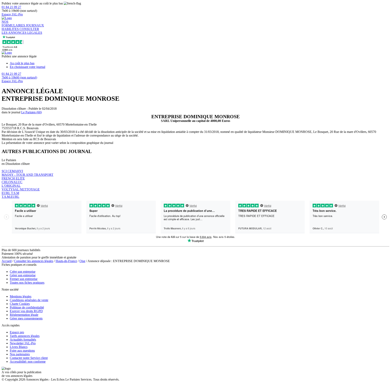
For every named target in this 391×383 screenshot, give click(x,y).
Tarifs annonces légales (25, 336)
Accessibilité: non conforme (28, 361)
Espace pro (17, 332)
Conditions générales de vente (29, 300)
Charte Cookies (20, 303)
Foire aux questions (22, 350)
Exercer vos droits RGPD (26, 311)
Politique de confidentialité (27, 307)
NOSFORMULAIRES (14, 23)
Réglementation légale (24, 314)
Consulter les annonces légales (33, 261)
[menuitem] (199, 63)
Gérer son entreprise (23, 275)
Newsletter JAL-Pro (23, 343)
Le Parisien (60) (31, 112)
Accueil (7, 261)
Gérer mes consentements (26, 318)
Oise (82, 261)
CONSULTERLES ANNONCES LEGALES (22, 30)
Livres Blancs (18, 347)
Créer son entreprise (22, 271)
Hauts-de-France (66, 261)
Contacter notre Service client (29, 358)
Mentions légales (20, 296)
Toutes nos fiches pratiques (27, 282)
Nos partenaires (20, 354)
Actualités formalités (23, 339)
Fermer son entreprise (23, 279)
